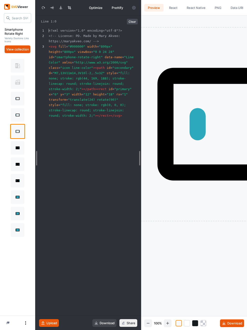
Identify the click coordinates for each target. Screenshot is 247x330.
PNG (218, 8)
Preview (154, 8)
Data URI (237, 8)
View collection (17, 49)
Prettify (117, 8)
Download (107, 323)
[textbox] (94, 177)
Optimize (96, 8)
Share (131, 323)
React (173, 8)
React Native (196, 8)
